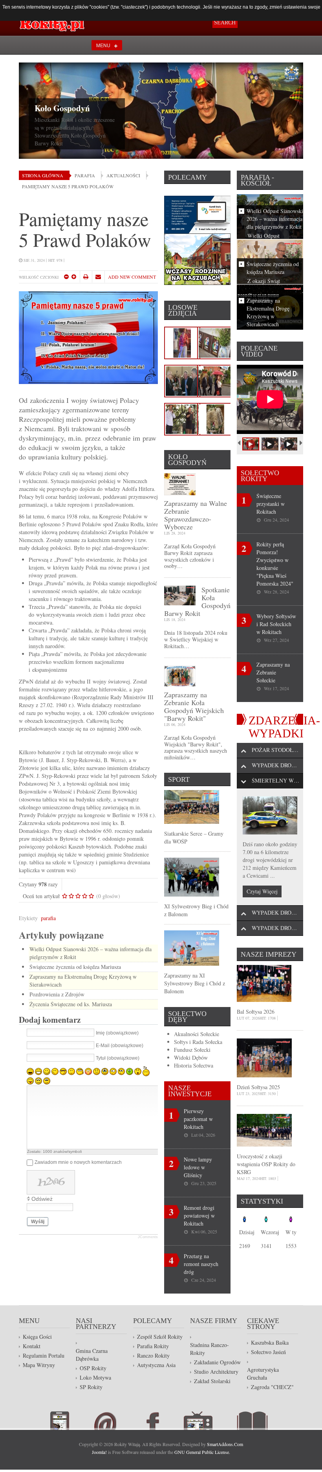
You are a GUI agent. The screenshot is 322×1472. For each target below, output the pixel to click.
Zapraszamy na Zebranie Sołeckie (273, 672)
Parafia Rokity (153, 1346)
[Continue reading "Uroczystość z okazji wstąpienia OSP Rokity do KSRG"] (264, 1129)
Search (225, 23)
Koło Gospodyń (62, 108)
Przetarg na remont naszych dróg (201, 1263)
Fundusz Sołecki (192, 1049)
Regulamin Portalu (43, 1355)
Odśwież (42, 1199)
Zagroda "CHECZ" (272, 1387)
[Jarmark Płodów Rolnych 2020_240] (182, 341)
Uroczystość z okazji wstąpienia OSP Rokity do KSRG (266, 1164)
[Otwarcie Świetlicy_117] (215, 341)
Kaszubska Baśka (270, 1342)
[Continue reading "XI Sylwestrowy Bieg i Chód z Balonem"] (191, 876)
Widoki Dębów (191, 1057)
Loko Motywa (95, 1377)
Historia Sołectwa (193, 1065)
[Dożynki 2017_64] (215, 380)
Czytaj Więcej (262, 891)
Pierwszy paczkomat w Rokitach (198, 1118)
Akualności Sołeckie (196, 1034)
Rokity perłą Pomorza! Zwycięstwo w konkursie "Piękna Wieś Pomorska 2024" (274, 563)
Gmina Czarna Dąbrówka (92, 1354)
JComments (148, 1237)
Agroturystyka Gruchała (263, 1373)
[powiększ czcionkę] (74, 277)
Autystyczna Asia (156, 1365)
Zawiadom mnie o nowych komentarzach (78, 1162)
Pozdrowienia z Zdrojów (56, 994)
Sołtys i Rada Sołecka (198, 1042)
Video (210, 1420)
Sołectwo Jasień (268, 1352)
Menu (103, 45)
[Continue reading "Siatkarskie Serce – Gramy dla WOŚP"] (191, 806)
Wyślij (37, 1221)
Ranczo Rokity (153, 1355)
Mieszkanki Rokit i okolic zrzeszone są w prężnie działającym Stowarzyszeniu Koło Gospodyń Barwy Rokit (75, 131)
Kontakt (31, 1346)
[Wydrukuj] (85, 277)
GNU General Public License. (202, 1452)
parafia (48, 918)
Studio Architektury (216, 1371)
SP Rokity (91, 1387)
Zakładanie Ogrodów (217, 1362)
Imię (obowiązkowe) (117, 1033)
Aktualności (123, 175)
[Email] (98, 277)
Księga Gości (37, 1336)
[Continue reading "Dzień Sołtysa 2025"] (264, 1057)
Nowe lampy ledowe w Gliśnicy (198, 1167)
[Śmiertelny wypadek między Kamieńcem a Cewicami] (270, 815)
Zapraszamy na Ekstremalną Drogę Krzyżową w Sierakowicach (268, 312)
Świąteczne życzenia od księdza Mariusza (75, 966)
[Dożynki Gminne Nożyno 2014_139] (215, 418)
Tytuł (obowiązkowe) (117, 1058)
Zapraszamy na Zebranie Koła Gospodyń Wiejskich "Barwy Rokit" (194, 706)
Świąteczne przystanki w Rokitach (270, 503)
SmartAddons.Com (225, 1444)
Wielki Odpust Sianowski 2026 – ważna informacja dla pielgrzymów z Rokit (275, 218)
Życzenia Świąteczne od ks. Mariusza (70, 1004)
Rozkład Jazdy (71, 1420)
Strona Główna (42, 175)
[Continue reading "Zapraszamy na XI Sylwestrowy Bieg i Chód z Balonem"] (191, 947)
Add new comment (132, 277)
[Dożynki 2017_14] (182, 418)
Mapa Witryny (39, 1365)
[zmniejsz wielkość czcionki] (66, 277)
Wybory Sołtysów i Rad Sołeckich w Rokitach (276, 624)
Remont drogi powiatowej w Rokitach (199, 1215)
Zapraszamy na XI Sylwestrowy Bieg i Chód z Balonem (194, 983)
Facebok (162, 1420)
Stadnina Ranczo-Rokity (209, 1348)
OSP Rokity (93, 1368)
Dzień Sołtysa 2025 (258, 1087)
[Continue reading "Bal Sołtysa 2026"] (264, 982)
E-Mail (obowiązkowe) (119, 1045)
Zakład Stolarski (212, 1381)
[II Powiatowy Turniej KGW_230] (182, 380)
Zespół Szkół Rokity (160, 1336)
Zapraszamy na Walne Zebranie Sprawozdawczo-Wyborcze (195, 514)
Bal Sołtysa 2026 (255, 1011)
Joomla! (99, 1452)
